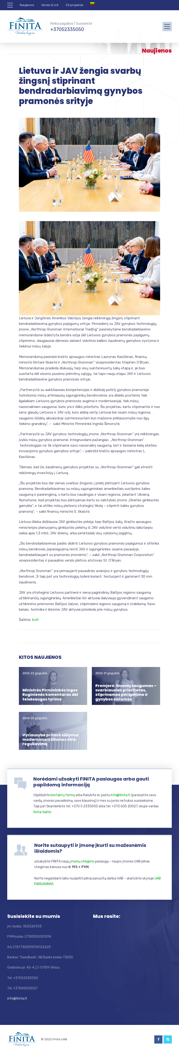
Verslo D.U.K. (50, 5)
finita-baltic (42, 812)
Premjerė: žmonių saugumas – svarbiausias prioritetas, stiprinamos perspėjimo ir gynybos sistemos (125, 692)
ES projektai (74, 5)
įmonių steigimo (82, 861)
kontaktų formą (63, 795)
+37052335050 (67, 29)
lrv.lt (35, 620)
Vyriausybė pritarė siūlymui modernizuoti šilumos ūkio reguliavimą (50, 739)
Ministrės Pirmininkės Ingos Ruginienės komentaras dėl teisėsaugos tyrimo (50, 694)
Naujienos (27, 5)
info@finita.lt (120, 795)
